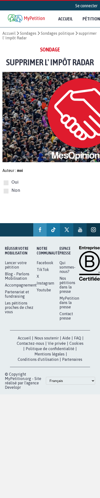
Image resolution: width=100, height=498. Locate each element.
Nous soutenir (46, 338)
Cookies (76, 343)
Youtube (44, 290)
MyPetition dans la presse (69, 302)
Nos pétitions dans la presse (67, 285)
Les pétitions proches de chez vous (19, 307)
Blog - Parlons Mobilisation (17, 276)
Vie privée (57, 343)
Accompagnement (21, 285)
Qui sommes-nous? (67, 267)
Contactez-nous (30, 343)
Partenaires (72, 359)
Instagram (45, 283)
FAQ (77, 338)
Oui (14, 182)
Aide (66, 338)
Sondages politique (57, 33)
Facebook (45, 263)
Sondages (28, 33)
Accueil (65, 18)
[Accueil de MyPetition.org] (26, 18)
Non (15, 190)
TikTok (43, 269)
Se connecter (86, 5)
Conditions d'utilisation (38, 359)
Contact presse (66, 316)
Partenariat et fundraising (17, 294)
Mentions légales (49, 354)
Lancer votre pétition (16, 265)
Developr (13, 387)
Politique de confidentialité (50, 348)
